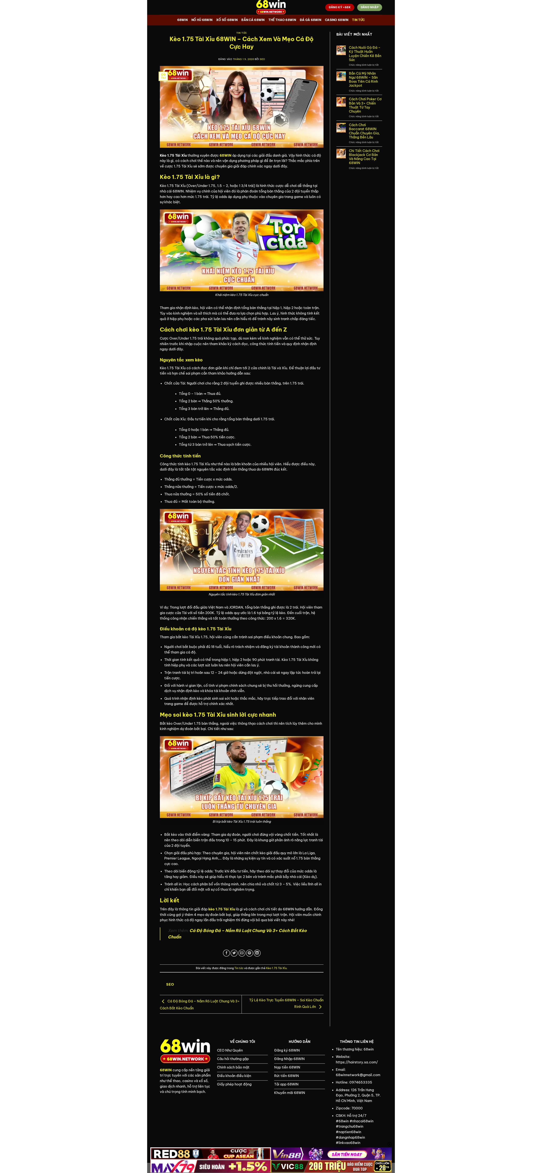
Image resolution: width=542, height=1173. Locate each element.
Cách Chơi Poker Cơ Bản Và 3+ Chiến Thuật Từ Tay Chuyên (365, 105)
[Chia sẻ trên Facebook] (226, 953)
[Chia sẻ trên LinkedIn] (257, 953)
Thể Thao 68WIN (282, 20)
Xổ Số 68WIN (227, 20)
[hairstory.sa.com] (271, 7)
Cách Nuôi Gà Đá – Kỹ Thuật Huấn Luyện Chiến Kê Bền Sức (365, 54)
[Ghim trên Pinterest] (249, 953)
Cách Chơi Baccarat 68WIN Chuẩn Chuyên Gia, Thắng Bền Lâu (364, 131)
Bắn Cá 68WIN (252, 20)
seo (262, 59)
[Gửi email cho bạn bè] (241, 953)
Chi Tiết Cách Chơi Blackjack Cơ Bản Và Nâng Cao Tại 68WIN (364, 157)
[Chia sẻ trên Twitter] (234, 953)
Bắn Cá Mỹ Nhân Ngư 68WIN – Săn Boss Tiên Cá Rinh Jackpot (363, 79)
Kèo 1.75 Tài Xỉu (276, 968)
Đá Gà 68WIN (310, 20)
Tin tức (358, 20)
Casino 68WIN (336, 20)
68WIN (182, 20)
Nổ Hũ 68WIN (201, 20)
